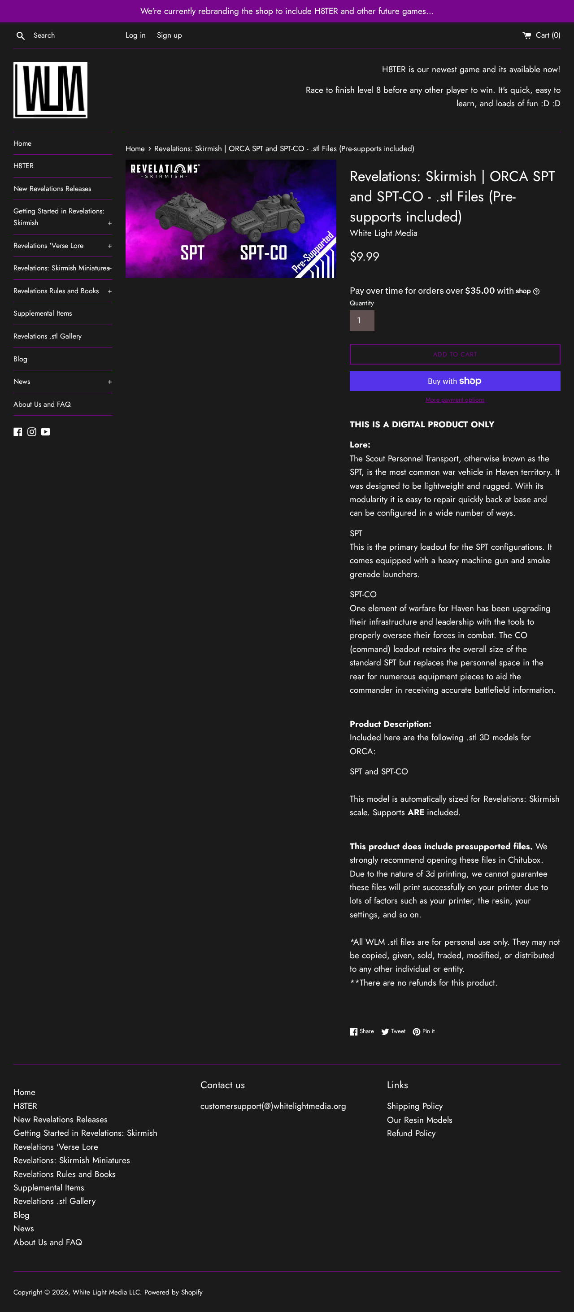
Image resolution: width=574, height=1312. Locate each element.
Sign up (169, 35)
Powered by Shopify (173, 1292)
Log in (136, 35)
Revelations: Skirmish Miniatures (62, 268)
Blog (20, 359)
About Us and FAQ (42, 404)
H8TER (23, 166)
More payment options (455, 399)
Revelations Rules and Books (62, 291)
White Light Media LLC (106, 1292)
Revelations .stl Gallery (47, 336)
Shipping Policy (415, 1106)
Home (22, 143)
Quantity (362, 303)
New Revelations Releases (52, 188)
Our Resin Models (419, 1120)
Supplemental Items (42, 313)
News (62, 381)
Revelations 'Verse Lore (62, 245)
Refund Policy (411, 1133)
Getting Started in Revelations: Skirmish (62, 217)
